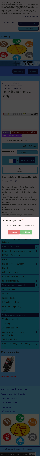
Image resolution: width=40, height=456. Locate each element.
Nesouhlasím (14, 232)
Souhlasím (26, 232)
